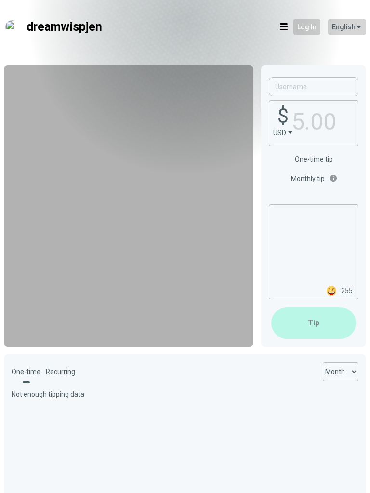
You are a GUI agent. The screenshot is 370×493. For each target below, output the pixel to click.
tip (313, 322)
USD (279, 133)
